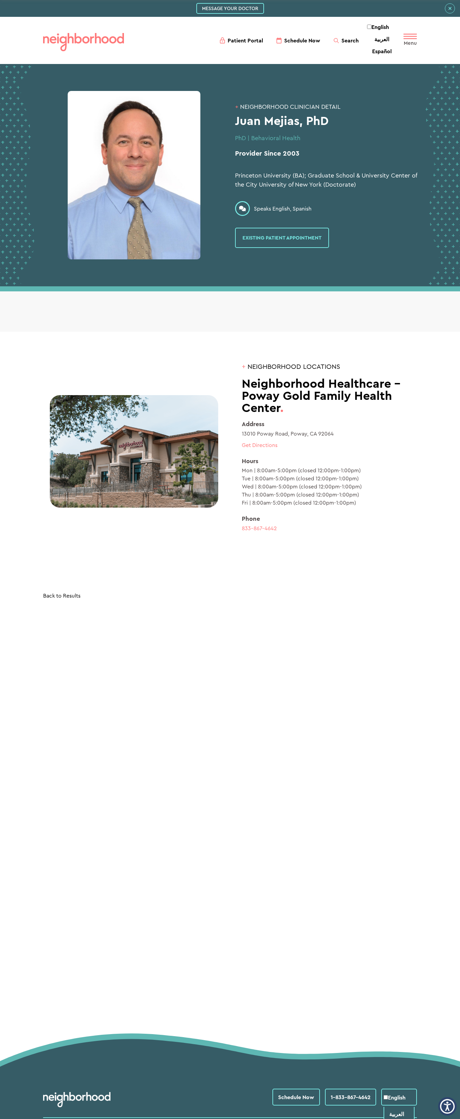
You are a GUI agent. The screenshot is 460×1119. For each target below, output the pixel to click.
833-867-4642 (259, 528)
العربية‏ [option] (381, 39)
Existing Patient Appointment (282, 237)
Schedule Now (296, 1097)
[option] (382, 39)
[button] (447, 1106)
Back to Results (61, 595)
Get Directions (259, 445)
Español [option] (382, 51)
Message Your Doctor (230, 8)
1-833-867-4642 (350, 1097)
